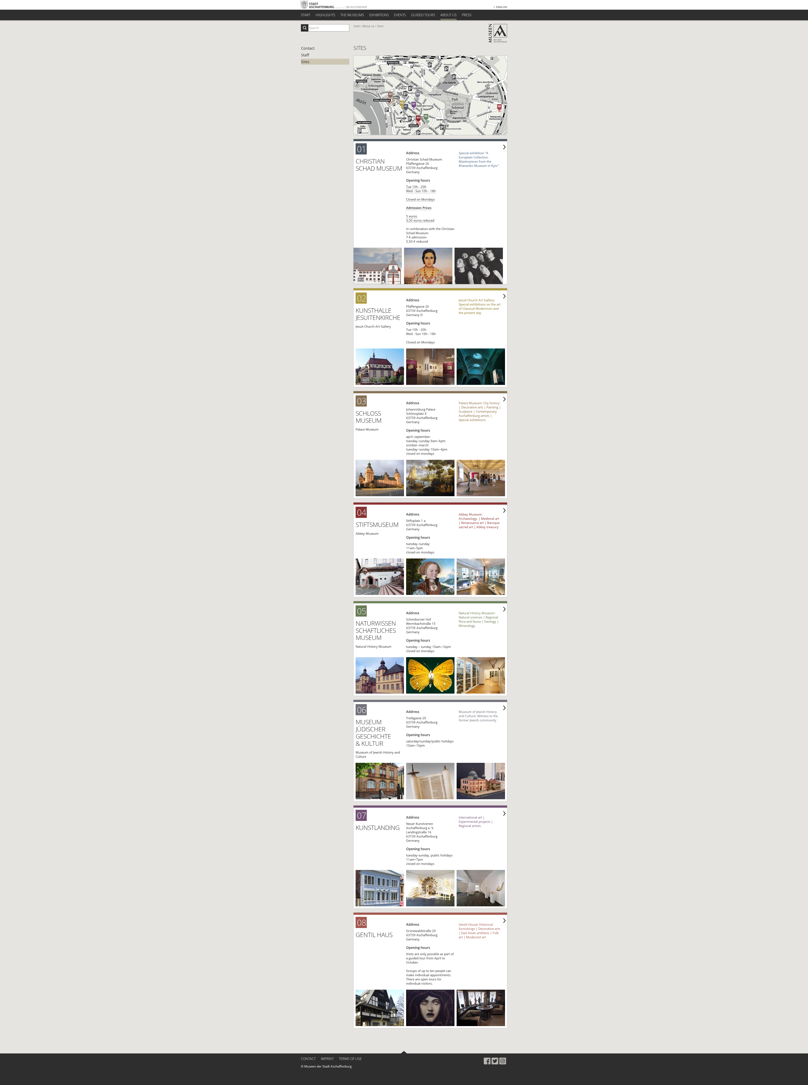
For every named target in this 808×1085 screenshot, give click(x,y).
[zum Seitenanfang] (404, 1052)
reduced (428, 220)
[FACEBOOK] (487, 1061)
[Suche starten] (304, 28)
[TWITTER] (495, 1061)
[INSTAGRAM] (502, 1061)
